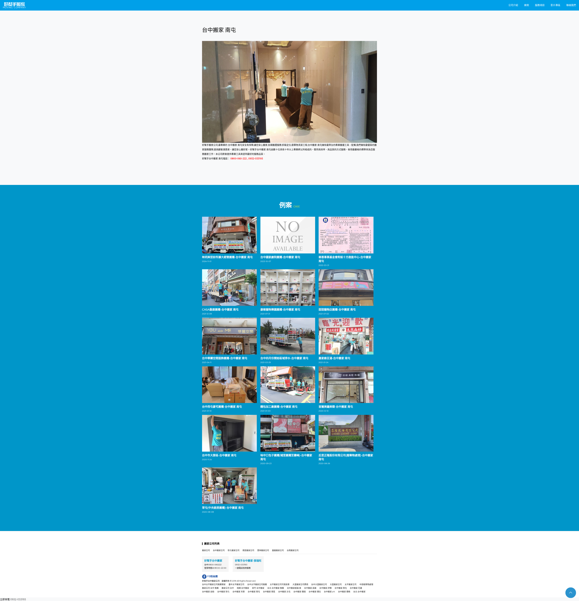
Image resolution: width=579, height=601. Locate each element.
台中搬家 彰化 (223, 591)
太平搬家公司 (350, 584)
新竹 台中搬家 (258, 588)
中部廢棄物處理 (366, 584)
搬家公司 (206, 550)
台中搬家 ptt (329, 591)
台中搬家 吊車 (239, 591)
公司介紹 (513, 5)
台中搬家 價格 (344, 591)
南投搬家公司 (248, 550)
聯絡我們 (571, 5)
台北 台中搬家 (359, 591)
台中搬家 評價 (325, 588)
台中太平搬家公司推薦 (257, 584)
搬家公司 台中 (228, 588)
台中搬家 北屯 (284, 591)
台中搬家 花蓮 (356, 588)
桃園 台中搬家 (243, 588)
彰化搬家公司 (233, 550)
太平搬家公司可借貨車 (280, 584)
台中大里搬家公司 (319, 584)
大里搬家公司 (336, 584)
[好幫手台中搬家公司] (14, 5)
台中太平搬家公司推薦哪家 (214, 584)
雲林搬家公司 (263, 550)
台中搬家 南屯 (254, 591)
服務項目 (540, 5)
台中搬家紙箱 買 (294, 588)
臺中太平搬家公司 (236, 584)
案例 (526, 5)
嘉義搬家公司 (278, 550)
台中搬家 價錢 (299, 591)
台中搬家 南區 (269, 591)
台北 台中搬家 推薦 (275, 588)
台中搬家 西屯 (341, 588)
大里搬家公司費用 (300, 584)
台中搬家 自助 (208, 591)
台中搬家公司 (219, 550)
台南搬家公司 (293, 550)
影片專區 (555, 5)
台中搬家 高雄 (310, 588)
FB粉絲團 (212, 576)
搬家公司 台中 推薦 (210, 588)
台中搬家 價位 (315, 591)
